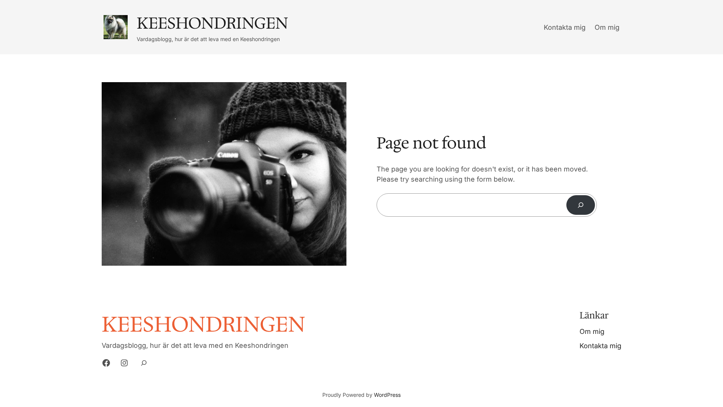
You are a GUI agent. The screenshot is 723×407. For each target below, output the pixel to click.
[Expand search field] (143, 363)
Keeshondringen (212, 23)
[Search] (580, 205)
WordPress (387, 395)
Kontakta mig (565, 27)
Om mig (607, 27)
